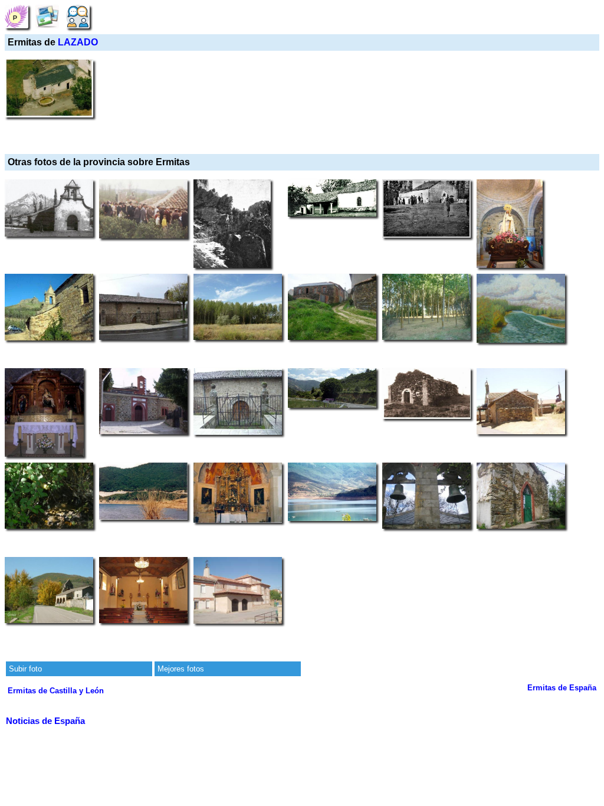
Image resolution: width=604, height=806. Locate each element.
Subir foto (25, 668)
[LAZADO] (16, 16)
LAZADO (78, 42)
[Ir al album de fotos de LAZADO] (47, 16)
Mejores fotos (180, 668)
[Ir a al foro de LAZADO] (78, 16)
